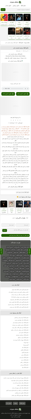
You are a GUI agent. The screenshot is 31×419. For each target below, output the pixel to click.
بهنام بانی (22, 265)
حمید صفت (12, 271)
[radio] (20, 120)
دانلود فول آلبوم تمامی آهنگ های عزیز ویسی (19, 307)
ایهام (28, 273)
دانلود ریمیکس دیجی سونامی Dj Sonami (19, 297)
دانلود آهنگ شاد (25, 347)
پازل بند (20, 263)
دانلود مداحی (8, 5)
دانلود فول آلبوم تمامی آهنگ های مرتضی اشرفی (18, 304)
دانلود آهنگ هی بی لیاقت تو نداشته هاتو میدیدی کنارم (17, 390)
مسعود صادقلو (22, 252)
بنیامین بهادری (17, 247)
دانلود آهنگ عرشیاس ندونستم (22, 335)
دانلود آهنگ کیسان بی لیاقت (22, 385)
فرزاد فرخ (12, 265)
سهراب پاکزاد (12, 255)
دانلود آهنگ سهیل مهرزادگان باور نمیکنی (20, 395)
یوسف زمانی (7, 276)
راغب (28, 252)
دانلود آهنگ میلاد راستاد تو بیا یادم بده (20, 382)
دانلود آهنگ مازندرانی (23, 357)
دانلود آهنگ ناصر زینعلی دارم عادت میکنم (19, 330)
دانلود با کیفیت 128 (7, 93)
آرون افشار (6, 265)
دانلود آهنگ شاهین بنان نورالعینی (21, 392)
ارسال (4, 230)
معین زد (21, 276)
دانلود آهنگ (23, 5)
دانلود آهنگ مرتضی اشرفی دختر (20, 48)
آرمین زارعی (6, 271)
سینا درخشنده (26, 255)
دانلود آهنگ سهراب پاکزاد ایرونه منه (20, 340)
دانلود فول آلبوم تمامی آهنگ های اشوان (20, 289)
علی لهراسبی (9, 252)
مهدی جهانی (18, 271)
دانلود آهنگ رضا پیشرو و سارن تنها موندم (19, 380)
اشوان (3, 257)
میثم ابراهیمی (19, 279)
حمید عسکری (15, 263)
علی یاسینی (8, 263)
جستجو (3, 9)
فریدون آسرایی (10, 247)
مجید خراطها (8, 273)
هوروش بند (5, 260)
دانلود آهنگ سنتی (24, 355)
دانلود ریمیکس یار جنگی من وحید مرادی (19, 294)
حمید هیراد (7, 249)
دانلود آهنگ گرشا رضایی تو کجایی (21, 317)
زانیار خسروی (18, 260)
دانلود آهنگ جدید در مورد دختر (22, 192)
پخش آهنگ (22, 403)
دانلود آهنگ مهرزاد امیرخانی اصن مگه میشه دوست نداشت (15, 378)
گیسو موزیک (25, 345)
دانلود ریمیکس (16, 5)
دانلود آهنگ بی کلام (24, 362)
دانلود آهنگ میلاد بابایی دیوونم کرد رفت (20, 387)
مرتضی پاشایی (26, 279)
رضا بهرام (27, 265)
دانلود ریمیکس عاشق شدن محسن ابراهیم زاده (18, 292)
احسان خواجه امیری (25, 247)
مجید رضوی (16, 252)
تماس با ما (9, 403)
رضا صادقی (13, 249)
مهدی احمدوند (12, 279)
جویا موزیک (26, 342)
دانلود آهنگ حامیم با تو (23, 332)
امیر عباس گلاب (11, 260)
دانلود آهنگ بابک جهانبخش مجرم (21, 320)
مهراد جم (11, 268)
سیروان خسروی (26, 260)
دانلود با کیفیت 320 (21, 93)
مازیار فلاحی (26, 276)
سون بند (27, 268)
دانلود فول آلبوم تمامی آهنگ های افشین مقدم (18, 302)
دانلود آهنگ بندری (24, 359)
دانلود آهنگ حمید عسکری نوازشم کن (20, 322)
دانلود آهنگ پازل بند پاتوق (23, 337)
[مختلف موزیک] (15, 2)
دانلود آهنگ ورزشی (24, 364)
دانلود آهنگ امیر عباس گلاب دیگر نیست (20, 327)
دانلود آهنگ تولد (25, 367)
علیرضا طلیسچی (9, 257)
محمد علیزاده (15, 273)
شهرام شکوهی (19, 255)
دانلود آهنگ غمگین (24, 350)
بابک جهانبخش (17, 257)
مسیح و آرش (26, 249)
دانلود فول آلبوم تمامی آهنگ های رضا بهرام (19, 299)
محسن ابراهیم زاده (25, 257)
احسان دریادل (26, 263)
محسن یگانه (22, 268)
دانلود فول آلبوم (25, 352)
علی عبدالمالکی (22, 273)
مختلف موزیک (27, 42)
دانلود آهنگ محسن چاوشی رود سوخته (20, 325)
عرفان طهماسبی (15, 276)
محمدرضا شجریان (25, 271)
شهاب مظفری (20, 249)
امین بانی (16, 268)
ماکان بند (17, 265)
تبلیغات (15, 403)
